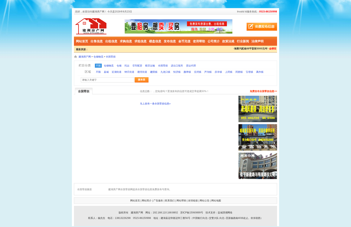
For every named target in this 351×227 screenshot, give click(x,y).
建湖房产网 (85, 56)
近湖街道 (116, 72)
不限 (98, 65)
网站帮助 (181, 200)
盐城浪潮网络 (225, 212)
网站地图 (216, 200)
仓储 (119, 65)
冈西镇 (239, 72)
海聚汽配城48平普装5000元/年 (249, 48)
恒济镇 (177, 72)
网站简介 (147, 200)
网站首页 (82, 41)
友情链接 (193, 200)
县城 (106, 72)
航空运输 (150, 65)
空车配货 (137, 65)
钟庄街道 (129, 72)
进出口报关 (177, 65)
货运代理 (191, 65)
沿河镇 (197, 72)
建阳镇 (153, 72)
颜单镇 (187, 72)
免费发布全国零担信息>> (263, 91)
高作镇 (259, 72)
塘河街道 (142, 72)
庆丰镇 (218, 72)
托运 (127, 65)
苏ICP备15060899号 (191, 212)
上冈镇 (228, 72)
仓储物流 (98, 56)
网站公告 (204, 200)
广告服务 (158, 200)
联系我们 (170, 200)
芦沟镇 (208, 72)
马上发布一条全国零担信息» (155, 103)
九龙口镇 (165, 72)
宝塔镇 (249, 72)
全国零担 (111, 56)
